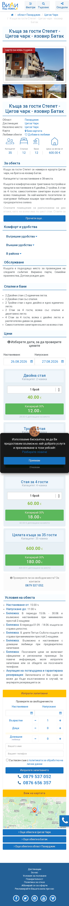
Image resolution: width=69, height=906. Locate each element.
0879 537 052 (37, 776)
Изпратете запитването (34, 770)
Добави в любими (38, 134)
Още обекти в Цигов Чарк (35, 832)
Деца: (16, 728)
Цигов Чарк (32, 123)
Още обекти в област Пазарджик (35, 846)
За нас (34, 872)
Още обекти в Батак (35, 839)
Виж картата (34, 130)
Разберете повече (34, 452)
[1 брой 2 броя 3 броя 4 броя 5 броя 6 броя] (34, 496)
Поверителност (34, 879)
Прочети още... (34, 218)
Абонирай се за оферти (34, 885)
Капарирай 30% (34, 409)
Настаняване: (12, 354)
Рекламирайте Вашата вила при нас (34, 888)
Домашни (16, 738)
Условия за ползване (34, 875)
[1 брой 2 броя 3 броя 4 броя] (34, 389)
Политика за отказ (34, 882)
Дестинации (34, 869)
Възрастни (16, 720)
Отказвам (34, 467)
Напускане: (42, 354)
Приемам (34, 460)
